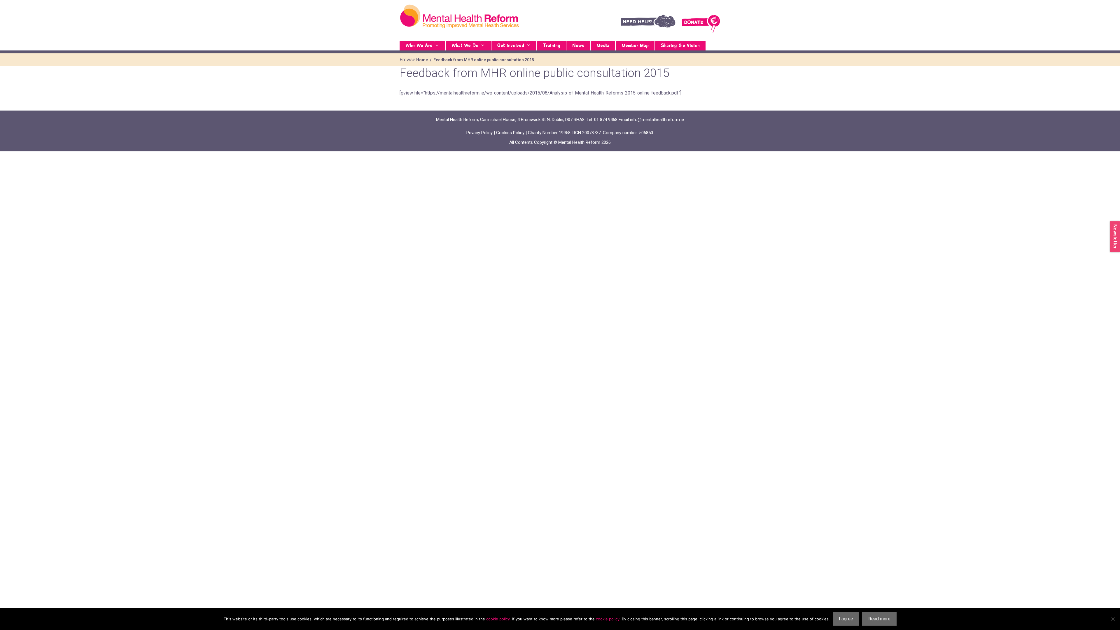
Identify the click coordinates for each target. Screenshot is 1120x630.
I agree (846, 619)
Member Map (635, 45)
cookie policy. (498, 619)
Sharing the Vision (680, 45)
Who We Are (419, 45)
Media (602, 45)
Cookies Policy (510, 132)
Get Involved (510, 45)
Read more (879, 619)
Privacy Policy (479, 132)
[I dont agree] (1113, 619)
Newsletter (1115, 236)
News (578, 45)
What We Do (465, 45)
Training (551, 45)
